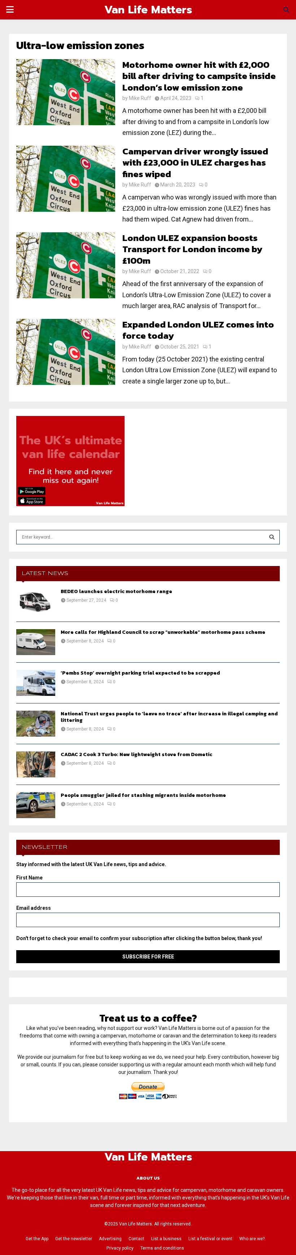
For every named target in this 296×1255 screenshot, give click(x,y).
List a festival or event (210, 1238)
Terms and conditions (162, 1248)
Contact (136, 1238)
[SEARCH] (272, 537)
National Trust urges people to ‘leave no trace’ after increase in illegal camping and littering (169, 717)
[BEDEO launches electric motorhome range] (35, 601)
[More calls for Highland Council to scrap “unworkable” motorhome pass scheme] (35, 642)
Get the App (37, 1238)
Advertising (110, 1238)
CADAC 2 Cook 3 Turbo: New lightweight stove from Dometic (136, 754)
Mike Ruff (140, 98)
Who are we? (252, 1238)
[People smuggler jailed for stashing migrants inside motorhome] (35, 805)
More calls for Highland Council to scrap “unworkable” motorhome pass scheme (163, 632)
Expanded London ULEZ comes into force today (198, 329)
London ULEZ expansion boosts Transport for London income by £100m (192, 249)
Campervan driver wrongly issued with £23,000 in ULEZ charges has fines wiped (195, 162)
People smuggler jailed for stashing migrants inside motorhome (143, 795)
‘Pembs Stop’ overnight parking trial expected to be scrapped (140, 673)
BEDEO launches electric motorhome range (116, 591)
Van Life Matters (148, 9)
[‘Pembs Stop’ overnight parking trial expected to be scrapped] (35, 683)
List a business (166, 1238)
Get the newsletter (73, 1238)
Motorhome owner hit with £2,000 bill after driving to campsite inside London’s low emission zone (199, 76)
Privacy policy (120, 1248)
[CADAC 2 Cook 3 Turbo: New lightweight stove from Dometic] (35, 764)
